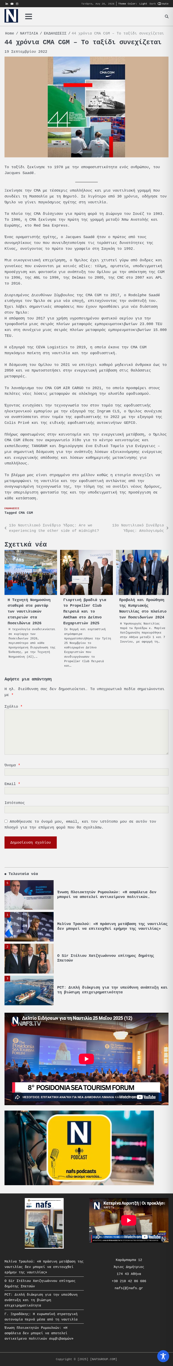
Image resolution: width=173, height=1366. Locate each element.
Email (12, 784)
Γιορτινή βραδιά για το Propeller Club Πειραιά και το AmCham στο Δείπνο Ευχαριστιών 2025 (84, 611)
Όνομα (12, 765)
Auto (165, 3)
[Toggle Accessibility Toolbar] (163, 1356)
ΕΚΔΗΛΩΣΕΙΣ (12, 508)
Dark (153, 3)
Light (143, 3)
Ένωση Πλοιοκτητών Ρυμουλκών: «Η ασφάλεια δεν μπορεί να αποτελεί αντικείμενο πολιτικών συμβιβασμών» (106, 897)
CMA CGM (26, 513)
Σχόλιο (14, 706)
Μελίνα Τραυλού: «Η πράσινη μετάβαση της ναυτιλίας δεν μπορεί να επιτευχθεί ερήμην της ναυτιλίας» (112, 926)
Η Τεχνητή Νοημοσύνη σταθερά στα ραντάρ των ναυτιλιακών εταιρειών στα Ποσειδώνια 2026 (29, 611)
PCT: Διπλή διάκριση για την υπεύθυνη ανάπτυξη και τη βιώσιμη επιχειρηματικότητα (112, 989)
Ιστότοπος (15, 803)
